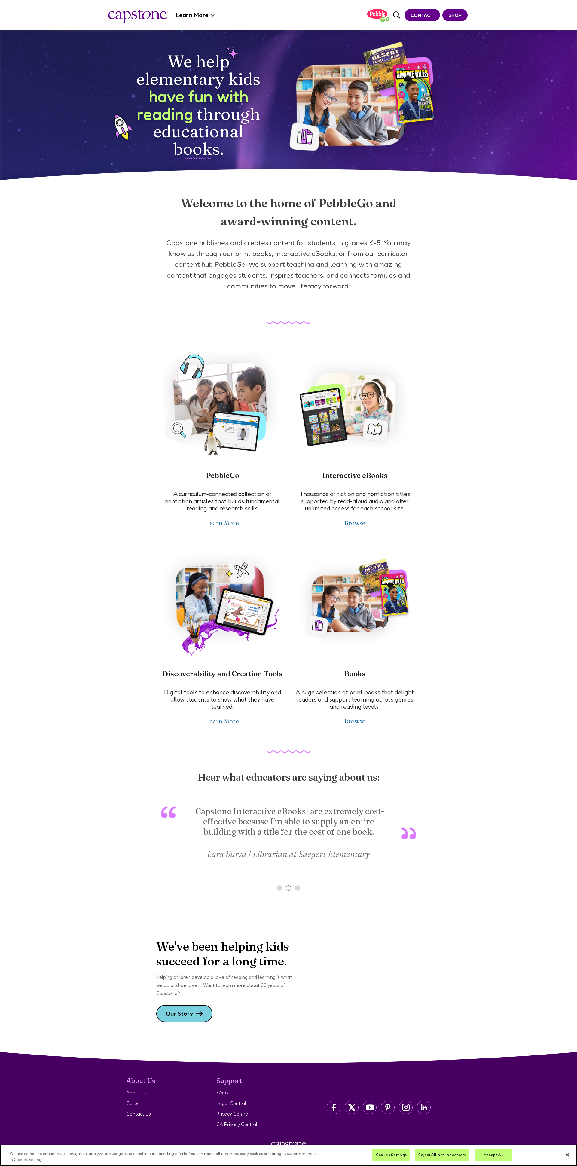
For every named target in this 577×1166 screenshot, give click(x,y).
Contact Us (138, 1114)
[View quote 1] (279, 888)
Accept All (493, 1154)
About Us (136, 1093)
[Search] (396, 15)
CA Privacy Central (236, 1124)
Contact (422, 15)
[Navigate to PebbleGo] (378, 15)
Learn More (192, 15)
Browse (354, 523)
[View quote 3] (297, 888)
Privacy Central (232, 1114)
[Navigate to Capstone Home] (138, 17)
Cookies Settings (391, 1154)
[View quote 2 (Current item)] (288, 888)
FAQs (222, 1093)
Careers (135, 1103)
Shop (455, 15)
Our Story (179, 1013)
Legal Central (231, 1103)
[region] (288, 1155)
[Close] (567, 1154)
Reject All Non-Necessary (442, 1154)
